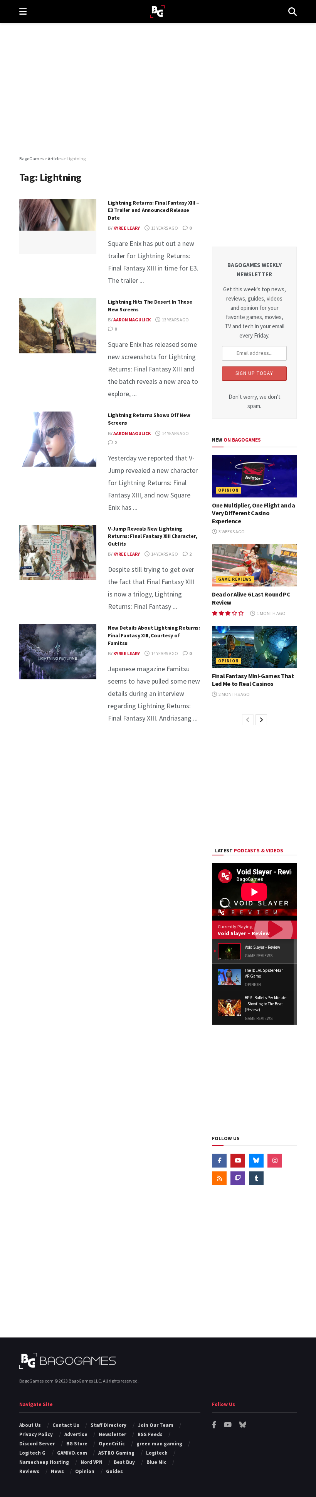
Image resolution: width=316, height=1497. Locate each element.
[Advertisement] (158, 89)
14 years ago (175, 433)
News (57, 1471)
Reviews (29, 1471)
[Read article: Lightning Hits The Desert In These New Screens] (57, 325)
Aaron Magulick (132, 320)
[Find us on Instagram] (274, 1161)
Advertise (75, 1434)
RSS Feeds (150, 1434)
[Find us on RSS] (219, 1178)
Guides (114, 1471)
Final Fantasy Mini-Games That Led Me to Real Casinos (253, 680)
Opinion (228, 490)
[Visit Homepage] (157, 11)
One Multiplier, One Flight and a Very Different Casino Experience (253, 513)
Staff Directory (108, 1425)
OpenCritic (112, 1443)
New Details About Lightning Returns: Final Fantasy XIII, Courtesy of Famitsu (154, 635)
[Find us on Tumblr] (256, 1178)
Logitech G (32, 1453)
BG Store (76, 1443)
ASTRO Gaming (116, 1453)
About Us (30, 1425)
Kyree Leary (126, 228)
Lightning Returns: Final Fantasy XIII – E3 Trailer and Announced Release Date (153, 210)
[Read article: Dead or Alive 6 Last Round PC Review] (254, 565)
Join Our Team (155, 1425)
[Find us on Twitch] (237, 1178)
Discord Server (37, 1443)
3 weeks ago (231, 531)
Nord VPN (92, 1462)
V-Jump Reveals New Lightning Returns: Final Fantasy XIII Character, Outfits (152, 536)
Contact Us (65, 1425)
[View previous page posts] (248, 719)
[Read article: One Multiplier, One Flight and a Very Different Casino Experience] (254, 476)
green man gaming (159, 1443)
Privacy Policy (36, 1434)
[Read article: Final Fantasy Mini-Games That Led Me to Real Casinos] (254, 647)
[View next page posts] (261, 719)
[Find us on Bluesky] (256, 1161)
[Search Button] (292, 11)
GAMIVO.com (72, 1453)
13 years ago (164, 228)
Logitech (157, 1453)
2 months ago (234, 694)
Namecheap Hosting (44, 1462)
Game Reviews (235, 579)
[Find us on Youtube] (237, 1161)
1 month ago (271, 613)
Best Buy (124, 1462)
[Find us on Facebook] (219, 1161)
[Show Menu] (23, 11)
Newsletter (112, 1434)
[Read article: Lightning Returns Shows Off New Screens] (57, 439)
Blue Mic (156, 1462)
